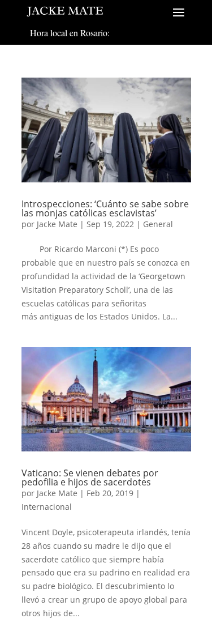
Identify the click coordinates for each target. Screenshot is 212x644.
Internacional (46, 506)
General (158, 224)
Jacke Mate (57, 224)
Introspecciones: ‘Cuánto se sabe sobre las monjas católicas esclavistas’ (105, 208)
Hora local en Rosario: (70, 33)
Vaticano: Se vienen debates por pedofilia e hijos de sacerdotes (89, 477)
